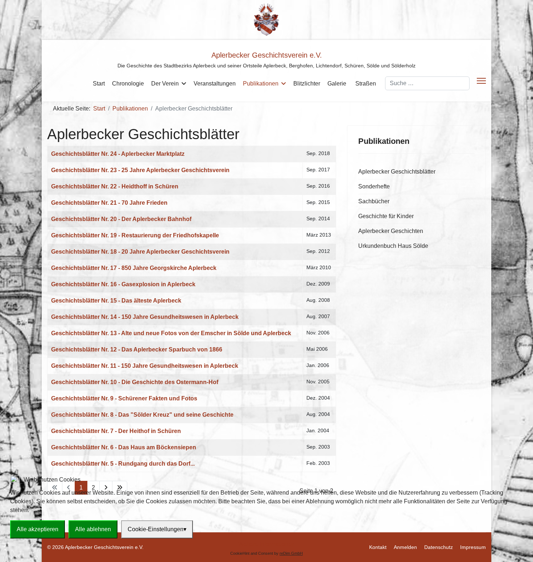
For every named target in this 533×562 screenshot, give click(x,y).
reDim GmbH (291, 553)
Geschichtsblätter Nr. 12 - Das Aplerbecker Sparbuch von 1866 (136, 349)
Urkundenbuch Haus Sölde (393, 246)
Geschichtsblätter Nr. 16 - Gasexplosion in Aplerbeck (123, 284)
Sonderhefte (374, 186)
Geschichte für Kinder (386, 216)
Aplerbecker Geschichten (390, 231)
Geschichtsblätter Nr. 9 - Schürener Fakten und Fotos (124, 398)
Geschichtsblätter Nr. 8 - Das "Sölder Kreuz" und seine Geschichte (142, 415)
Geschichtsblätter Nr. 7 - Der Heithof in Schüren (116, 431)
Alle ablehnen (93, 529)
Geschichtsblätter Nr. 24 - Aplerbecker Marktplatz (118, 154)
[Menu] (481, 81)
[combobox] (427, 83)
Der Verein (165, 83)
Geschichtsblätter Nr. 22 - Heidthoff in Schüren (114, 186)
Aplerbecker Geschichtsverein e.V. (266, 55)
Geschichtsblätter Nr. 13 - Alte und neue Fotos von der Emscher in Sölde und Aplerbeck (171, 333)
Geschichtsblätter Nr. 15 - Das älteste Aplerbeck (116, 300)
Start (99, 83)
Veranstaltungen (215, 83)
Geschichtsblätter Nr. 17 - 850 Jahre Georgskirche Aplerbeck (133, 268)
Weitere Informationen (266, 544)
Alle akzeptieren (37, 529)
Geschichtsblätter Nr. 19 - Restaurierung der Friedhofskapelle (135, 235)
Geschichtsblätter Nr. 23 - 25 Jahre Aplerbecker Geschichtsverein (140, 170)
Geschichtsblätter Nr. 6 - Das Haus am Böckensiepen (123, 447)
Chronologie (128, 83)
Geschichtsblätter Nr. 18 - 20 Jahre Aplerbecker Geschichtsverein (140, 252)
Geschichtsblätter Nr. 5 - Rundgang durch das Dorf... (123, 464)
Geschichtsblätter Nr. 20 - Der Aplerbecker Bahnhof (121, 219)
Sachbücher (373, 201)
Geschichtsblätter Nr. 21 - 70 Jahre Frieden (109, 203)
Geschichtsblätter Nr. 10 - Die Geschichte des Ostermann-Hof (134, 382)
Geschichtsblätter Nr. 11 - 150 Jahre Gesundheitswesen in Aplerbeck (144, 366)
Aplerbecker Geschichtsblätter (396, 171)
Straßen (365, 83)
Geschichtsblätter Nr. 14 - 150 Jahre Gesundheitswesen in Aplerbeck (145, 317)
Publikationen (260, 83)
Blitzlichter (306, 83)
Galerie (336, 83)
